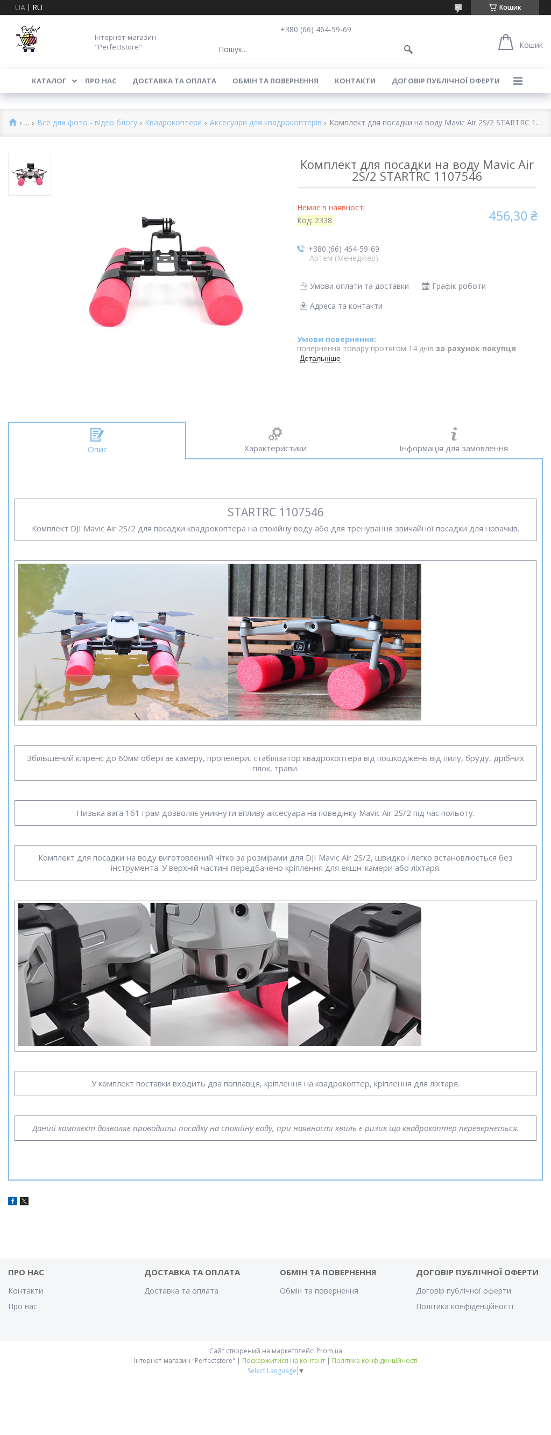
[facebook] (12, 1202)
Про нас (100, 81)
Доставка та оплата (174, 81)
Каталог (49, 81)
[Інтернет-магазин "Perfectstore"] (27, 42)
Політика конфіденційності (464, 1306)
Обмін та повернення (275, 81)
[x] (24, 1202)
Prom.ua (329, 1350)
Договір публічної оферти (446, 81)
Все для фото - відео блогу (87, 122)
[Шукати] (408, 49)
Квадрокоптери (173, 122)
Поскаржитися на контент (283, 1360)
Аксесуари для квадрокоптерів (266, 122)
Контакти (355, 81)
